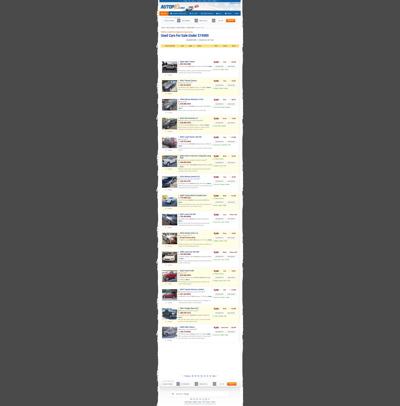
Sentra (227, 184)
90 (198, 376)
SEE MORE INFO (219, 66)
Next (214, 376)
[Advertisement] (200, 53)
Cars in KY (217, 69)
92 (204, 376)
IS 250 (227, 222)
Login (238, 3)
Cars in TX (217, 297)
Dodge (221, 316)
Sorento (223, 126)
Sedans (216, 88)
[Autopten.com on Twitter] (200, 399)
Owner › (209, 87)
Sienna (227, 297)
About (200, 402)
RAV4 (224, 205)
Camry (226, 88)
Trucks (216, 166)
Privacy (208, 402)
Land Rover (224, 145)
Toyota (221, 88)
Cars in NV (217, 222)
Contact (213, 402)
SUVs (215, 126)
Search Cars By (208, 13)
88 (192, 376)
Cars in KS (217, 184)
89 (195, 376)
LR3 (230, 145)
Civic (225, 241)
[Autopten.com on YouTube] (203, 399)
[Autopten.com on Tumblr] (206, 399)
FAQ (204, 402)
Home (165, 13)
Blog (219, 13)
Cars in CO (217, 145)
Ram (225, 316)
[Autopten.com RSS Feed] (209, 399)
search (230, 20)
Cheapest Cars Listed (179, 13)
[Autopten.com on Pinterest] (194, 399)
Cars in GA (217, 107)
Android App (188, 402)
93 (207, 376)
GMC (222, 69)
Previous (187, 376)
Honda (221, 241)
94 (210, 376)
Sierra (226, 335)
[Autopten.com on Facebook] (191, 399)
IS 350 (227, 259)
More (236, 13)
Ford (220, 166)
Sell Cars (194, 13)
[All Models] (189, 20)
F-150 (224, 166)
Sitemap (195, 402)
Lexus (222, 222)
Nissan (223, 107)
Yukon (226, 69)
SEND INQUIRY (231, 66)
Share (233, 3)
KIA (219, 126)
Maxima (228, 107)
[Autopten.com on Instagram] (197, 399)
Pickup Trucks (218, 280)
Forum (229, 13)
